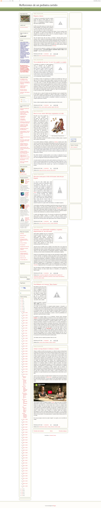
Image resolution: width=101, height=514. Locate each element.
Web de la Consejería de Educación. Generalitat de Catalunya (25, 82)
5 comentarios (46, 340)
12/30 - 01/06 (25, 312)
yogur (59, 426)
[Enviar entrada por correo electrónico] (51, 53)
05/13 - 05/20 (25, 437)
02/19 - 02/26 (25, 468)
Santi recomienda (27, 8)
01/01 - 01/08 (25, 486)
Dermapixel (22, 237)
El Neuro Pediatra (23, 242)
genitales (49, 107)
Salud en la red (23, 257)
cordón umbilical (44, 107)
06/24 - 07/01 (25, 421)
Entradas (23, 99)
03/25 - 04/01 (25, 455)
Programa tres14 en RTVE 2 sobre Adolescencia (24, 86)
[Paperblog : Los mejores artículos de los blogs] (23, 288)
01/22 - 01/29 (25, 478)
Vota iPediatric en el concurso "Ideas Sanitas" (45, 284)
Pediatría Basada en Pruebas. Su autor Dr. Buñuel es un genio (24, 144)
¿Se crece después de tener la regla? (27, 206)
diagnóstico (46, 274)
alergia (40, 170)
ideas (44, 342)
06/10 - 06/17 (25, 427)
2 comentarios (46, 53)
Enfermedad (51, 274)
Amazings (22, 233)
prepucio (54, 55)
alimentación (41, 426)
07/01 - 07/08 (25, 419)
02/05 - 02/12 (25, 473)
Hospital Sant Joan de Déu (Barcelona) (24, 129)
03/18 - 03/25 (25, 457)
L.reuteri (51, 223)
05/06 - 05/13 (25, 439)
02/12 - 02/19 (25, 470)
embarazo (52, 426)
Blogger (54, 505)
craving (48, 426)
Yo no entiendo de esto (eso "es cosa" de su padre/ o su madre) (50, 62)
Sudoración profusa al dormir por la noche (27, 219)
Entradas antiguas (63, 431)
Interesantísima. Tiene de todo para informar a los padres (25, 132)
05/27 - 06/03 (25, 432)
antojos (45, 426)
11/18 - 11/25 (25, 328)
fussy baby (44, 223)
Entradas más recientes (39, 431)
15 (22, 306)
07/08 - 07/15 (25, 374)
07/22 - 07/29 (25, 369)
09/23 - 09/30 (25, 348)
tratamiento (56, 223)
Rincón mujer (22, 255)
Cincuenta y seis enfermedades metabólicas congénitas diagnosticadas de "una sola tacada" (48, 230)
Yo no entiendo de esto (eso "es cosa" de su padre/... (24, 382)
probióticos (59, 207)
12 (22, 311)
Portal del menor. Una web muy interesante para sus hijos (25, 148)
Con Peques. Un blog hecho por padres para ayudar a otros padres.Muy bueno (24, 113)
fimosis (47, 55)
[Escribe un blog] (55, 54)
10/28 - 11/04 (25, 335)
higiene (53, 107)
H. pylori (48, 223)
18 (22, 301)
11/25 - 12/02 (25, 325)
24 (22, 300)
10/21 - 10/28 (25, 338)
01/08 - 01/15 (25, 483)
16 (22, 304)
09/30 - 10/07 (25, 346)
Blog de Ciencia (23, 235)
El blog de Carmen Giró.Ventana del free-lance (24, 240)
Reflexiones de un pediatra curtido (38, 5)
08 (22, 493)
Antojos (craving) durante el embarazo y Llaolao (46, 349)
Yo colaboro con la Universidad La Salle (24, 80)
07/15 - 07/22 (25, 371)
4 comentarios (46, 168)
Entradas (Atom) (53, 435)
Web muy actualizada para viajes (24, 162)
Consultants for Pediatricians (23, 117)
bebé (40, 55)
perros (54, 170)
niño (58, 107)
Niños (51, 170)
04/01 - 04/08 (25, 452)
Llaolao (56, 426)
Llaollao (53, 402)
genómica (40, 276)
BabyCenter (49, 377)
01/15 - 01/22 (25, 480)
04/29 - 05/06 (25, 442)
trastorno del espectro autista (39, 277)
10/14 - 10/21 (25, 340)
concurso (40, 342)
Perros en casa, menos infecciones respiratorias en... (24, 389)
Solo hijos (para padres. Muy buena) (24, 159)
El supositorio (22, 244)
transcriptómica (61, 276)
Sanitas (50, 342)
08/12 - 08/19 (25, 363)
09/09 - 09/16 (25, 353)
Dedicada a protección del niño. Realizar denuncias (25, 122)
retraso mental (55, 276)
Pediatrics (56, 141)
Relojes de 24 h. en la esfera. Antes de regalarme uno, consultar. (25, 156)
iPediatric (35, 317)
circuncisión (43, 55)
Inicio (51, 431)
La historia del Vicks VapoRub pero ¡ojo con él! (27, 194)
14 (22, 308)
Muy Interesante (23, 251)
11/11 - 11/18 (25, 330)
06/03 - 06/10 (25, 429)
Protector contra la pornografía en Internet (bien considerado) (24, 152)
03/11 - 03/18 (25, 460)
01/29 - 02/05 (25, 475)
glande (50, 55)
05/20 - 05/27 (25, 434)
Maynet (21, 135)
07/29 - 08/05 (25, 366)
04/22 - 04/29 (25, 445)
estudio (35, 192)
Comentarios (24, 101)
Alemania (54, 45)
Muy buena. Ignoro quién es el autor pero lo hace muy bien (25, 140)
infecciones (44, 170)
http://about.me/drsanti (24, 27)
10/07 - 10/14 (25, 343)
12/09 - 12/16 (25, 320)
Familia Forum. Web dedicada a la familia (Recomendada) (24, 125)
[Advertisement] (74, 20)
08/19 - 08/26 (25, 361)
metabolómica (45, 276)
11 (22, 489)
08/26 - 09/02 (25, 358)
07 (22, 495)
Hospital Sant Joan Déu (24, 246)
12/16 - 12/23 (25, 317)
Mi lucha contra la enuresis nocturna (23, 90)
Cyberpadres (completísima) (23, 119)
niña (55, 107)
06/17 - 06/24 (25, 424)
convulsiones (41, 274)
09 (22, 492)
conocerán (36, 264)
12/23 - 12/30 (25, 315)
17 (22, 303)
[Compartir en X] (56, 54)
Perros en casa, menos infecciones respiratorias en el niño (49, 113)
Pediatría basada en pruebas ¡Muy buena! (24, 254)
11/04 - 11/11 (25, 333)
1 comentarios (46, 424)
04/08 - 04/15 (25, 450)
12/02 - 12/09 (25, 322)
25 (22, 298)
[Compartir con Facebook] (57, 54)
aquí (56, 43)
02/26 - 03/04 (25, 465)
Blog (21, 8)
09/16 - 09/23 (25, 351)
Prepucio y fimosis (38, 16)
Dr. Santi (23, 172)
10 (22, 490)
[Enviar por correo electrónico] (54, 54)
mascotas (48, 170)
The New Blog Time (23, 259)
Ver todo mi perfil (23, 174)
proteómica (50, 276)
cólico (40, 223)
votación (53, 342)
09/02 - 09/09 (25, 356)
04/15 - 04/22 (25, 447)
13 (22, 309)
